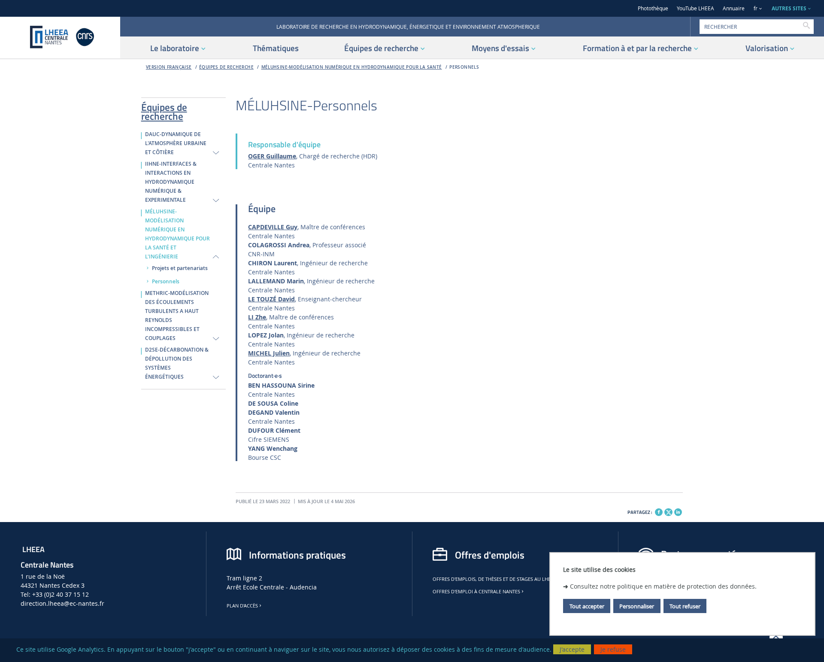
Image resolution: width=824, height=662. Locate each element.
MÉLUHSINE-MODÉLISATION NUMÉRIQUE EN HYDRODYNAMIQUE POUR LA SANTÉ (351, 67)
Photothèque (653, 8)
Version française (169, 67)
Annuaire (734, 8)
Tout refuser (685, 606)
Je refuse (613, 649)
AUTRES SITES (789, 8)
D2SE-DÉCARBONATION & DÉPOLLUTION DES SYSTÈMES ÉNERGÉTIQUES (177, 363)
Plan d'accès (242, 606)
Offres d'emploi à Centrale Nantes (476, 592)
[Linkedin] (678, 512)
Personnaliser (636, 606)
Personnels (464, 67)
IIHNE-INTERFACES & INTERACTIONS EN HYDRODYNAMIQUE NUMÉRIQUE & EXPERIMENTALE (171, 182)
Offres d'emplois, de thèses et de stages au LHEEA (494, 579)
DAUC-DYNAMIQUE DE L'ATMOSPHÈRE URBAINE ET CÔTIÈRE (175, 143)
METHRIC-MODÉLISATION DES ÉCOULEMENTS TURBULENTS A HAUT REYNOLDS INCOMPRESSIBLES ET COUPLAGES (177, 316)
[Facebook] (659, 512)
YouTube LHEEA (695, 8)
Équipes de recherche (226, 67)
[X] (668, 511)
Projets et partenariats (180, 268)
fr (755, 8)
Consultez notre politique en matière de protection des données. (663, 586)
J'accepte (572, 649)
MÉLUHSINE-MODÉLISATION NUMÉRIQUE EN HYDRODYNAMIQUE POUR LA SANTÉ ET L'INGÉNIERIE (177, 234)
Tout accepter (587, 606)
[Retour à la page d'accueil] (60, 38)
